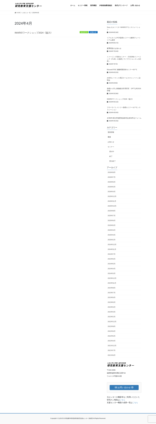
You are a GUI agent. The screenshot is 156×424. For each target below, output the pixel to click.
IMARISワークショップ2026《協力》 (120, 99)
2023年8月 (111, 288)
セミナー (111, 147)
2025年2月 (111, 240)
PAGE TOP (150, 409)
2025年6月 (111, 220)
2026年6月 (111, 182)
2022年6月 (111, 331)
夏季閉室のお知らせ (114, 48)
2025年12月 (112, 196)
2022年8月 (111, 326)
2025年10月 (112, 206)
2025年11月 (112, 201)
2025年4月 (111, 230)
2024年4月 (111, 269)
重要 (109, 137)
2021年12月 (112, 345)
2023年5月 (111, 302)
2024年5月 (111, 264)
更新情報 (111, 132)
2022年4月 (111, 341)
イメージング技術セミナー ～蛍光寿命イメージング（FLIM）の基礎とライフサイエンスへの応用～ (124, 59)
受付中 (111, 151)
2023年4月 (111, 307)
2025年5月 (111, 225)
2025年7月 (111, 215)
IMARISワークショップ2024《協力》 (34, 32)
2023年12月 (112, 278)
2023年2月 (111, 317)
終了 (110, 156)
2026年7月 (111, 177)
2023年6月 (111, 297)
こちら (122, 400)
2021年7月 (111, 350)
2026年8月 (111, 172)
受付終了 (112, 161)
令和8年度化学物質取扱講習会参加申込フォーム (124, 118)
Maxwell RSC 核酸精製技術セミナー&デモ (122, 69)
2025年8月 (111, 211)
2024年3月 (111, 273)
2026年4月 (111, 191)
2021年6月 (111, 355)
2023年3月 (111, 312)
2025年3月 (111, 235)
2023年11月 (112, 283)
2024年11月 (112, 249)
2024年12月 (112, 244)
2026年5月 (111, 187)
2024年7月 (111, 254)
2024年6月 (111, 259)
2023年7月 (111, 293)
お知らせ (111, 142)
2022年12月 (112, 321)
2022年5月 (111, 336)
